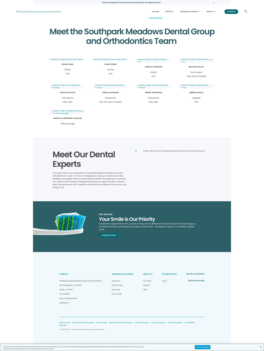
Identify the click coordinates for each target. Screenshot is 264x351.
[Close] (260, 347)
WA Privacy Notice (175, 323)
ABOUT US (210, 12)
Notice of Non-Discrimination (120, 323)
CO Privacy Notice (158, 323)
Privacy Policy (65, 323)
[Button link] (246, 12)
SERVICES (168, 12)
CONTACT (63, 274)
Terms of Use (101, 323)
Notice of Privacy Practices (83, 323)
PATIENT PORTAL (169, 274)
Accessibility (189, 323)
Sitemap (62, 325)
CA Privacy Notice (141, 323)
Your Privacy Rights (202, 347)
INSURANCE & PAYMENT (122, 274)
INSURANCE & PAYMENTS (189, 12)
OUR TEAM (155, 12)
